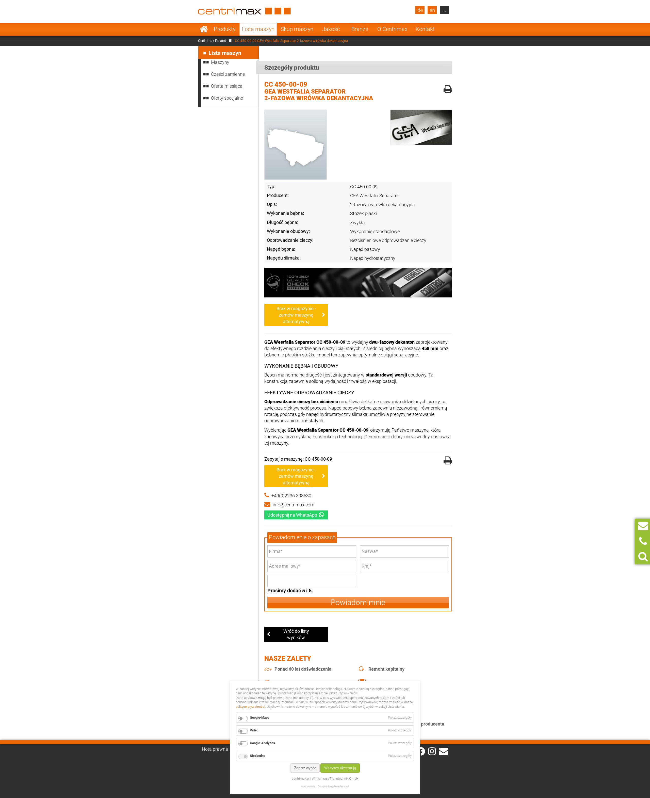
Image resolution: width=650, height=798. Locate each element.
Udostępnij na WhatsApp (292, 515)
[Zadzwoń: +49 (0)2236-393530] (643, 541)
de (420, 10)
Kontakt (425, 29)
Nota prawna (215, 749)
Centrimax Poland (212, 41)
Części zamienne (228, 74)
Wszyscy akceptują (340, 768)
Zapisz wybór (305, 768)
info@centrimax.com (293, 504)
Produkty (224, 29)
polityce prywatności (250, 707)
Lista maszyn (258, 29)
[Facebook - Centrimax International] (421, 751)
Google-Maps (259, 717)
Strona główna (203, 29)
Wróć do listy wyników (296, 634)
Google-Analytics (262, 743)
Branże (359, 29)
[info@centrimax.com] (443, 751)
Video (254, 730)
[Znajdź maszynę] (643, 557)
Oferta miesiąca (226, 86)
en (432, 10)
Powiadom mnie (358, 602)
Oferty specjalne (227, 98)
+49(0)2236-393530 (291, 495)
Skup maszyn (297, 29)
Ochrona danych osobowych (333, 786)
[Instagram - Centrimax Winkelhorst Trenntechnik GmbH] (432, 751)
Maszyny (220, 62)
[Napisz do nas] (643, 526)
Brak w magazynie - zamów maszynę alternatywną (296, 315)
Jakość (331, 29)
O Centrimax (392, 29)
